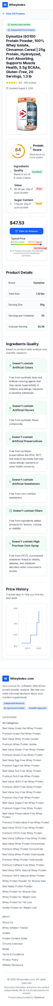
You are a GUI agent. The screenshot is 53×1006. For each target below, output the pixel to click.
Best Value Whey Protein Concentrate (23, 843)
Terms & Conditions (13, 954)
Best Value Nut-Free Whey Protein (21, 770)
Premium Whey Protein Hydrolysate (22, 859)
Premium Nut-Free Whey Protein (20, 776)
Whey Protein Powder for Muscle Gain (24, 880)
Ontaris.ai (39, 997)
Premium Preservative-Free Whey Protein (25, 822)
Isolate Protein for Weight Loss (19, 907)
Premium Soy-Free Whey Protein (21, 797)
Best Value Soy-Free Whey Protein (21, 792)
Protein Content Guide (14, 938)
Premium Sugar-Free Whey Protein (22, 808)
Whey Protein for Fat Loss (17, 902)
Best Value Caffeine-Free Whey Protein (24, 838)
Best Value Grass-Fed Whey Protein (22, 728)
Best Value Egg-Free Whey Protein (21, 760)
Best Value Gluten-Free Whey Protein (23, 749)
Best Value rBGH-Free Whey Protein (22, 781)
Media (5, 949)
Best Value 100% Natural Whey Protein (24, 870)
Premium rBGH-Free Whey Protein (22, 786)
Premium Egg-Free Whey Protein (20, 765)
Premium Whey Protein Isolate (19, 744)
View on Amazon (28, 231)
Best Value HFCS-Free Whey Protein (23, 827)
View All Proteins (15, 13)
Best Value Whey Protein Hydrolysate (23, 854)
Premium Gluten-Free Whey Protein (22, 754)
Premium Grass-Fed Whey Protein (21, 733)
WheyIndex (14, 5)
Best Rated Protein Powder (17, 886)
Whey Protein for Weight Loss (19, 896)
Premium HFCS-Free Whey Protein (22, 833)
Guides (6, 933)
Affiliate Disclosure (12, 965)
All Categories (10, 722)
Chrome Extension (12, 943)
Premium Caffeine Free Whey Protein (23, 865)
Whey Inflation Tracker (15, 927)
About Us (7, 922)
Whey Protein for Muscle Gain (19, 891)
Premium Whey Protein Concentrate (22, 849)
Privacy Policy (10, 959)
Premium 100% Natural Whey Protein (23, 875)
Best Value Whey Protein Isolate (20, 738)
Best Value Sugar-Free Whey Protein (23, 802)
